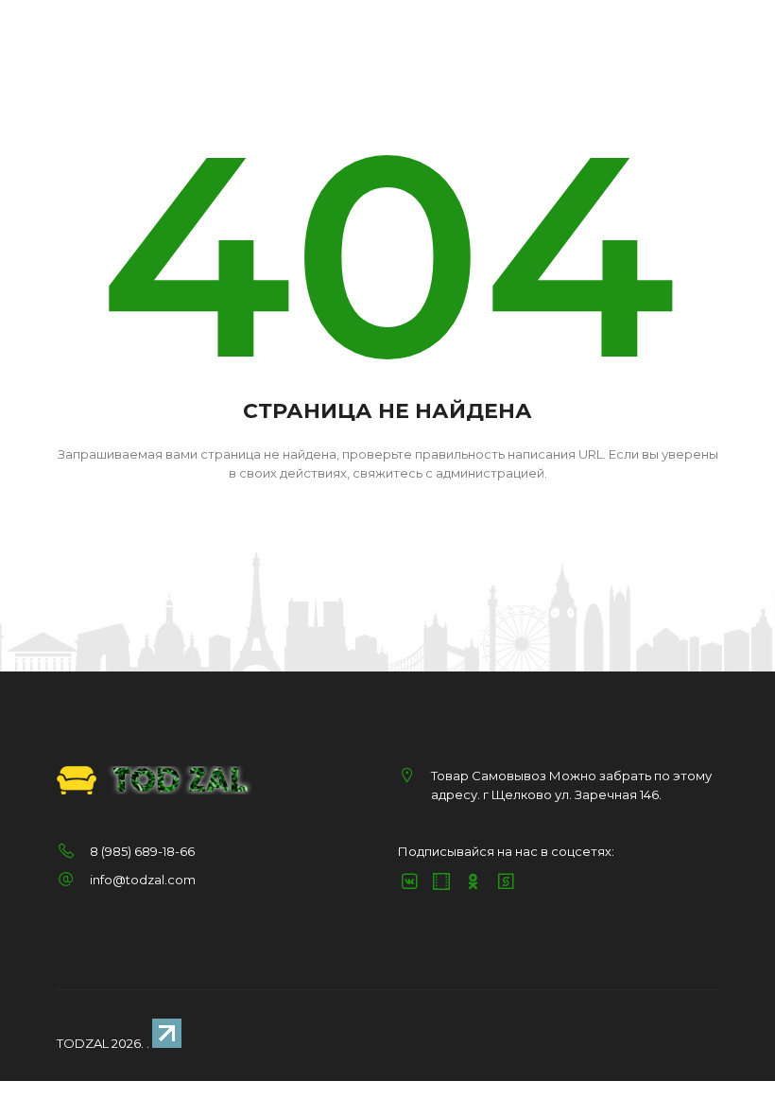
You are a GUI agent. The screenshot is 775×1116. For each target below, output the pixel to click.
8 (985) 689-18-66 (142, 851)
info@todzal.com (143, 879)
